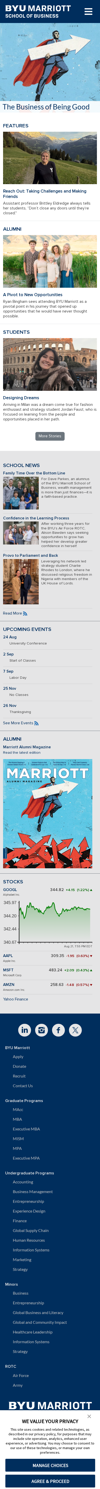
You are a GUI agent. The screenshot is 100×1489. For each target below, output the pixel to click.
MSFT (8, 970)
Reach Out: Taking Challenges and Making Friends (44, 193)
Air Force (21, 1375)
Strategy (20, 1269)
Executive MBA (26, 1128)
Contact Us (23, 1085)
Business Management (33, 1191)
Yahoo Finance (15, 999)
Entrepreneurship (28, 1201)
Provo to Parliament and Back (30, 555)
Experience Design (29, 1210)
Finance (20, 1220)
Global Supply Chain (31, 1230)
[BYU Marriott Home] (50, 1407)
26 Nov (9, 705)
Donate (19, 1066)
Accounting (23, 1181)
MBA (17, 1119)
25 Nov (9, 688)
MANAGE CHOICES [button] (50, 1465)
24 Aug (10, 637)
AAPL (8, 955)
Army (18, 1385)
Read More (12, 613)
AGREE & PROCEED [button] (50, 1481)
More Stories (50, 436)
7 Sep (8, 671)
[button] (89, 1415)
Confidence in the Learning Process (36, 518)
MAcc (18, 1109)
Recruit (19, 1075)
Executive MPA (26, 1157)
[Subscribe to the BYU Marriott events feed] (36, 723)
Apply (18, 1056)
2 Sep (8, 654)
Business (20, 1293)
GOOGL (10, 889)
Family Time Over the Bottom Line (34, 473)
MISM (18, 1138)
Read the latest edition (22, 752)
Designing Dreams (21, 398)
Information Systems (31, 1249)
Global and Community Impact (40, 1322)
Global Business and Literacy (38, 1312)
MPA (17, 1148)
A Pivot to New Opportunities (33, 294)
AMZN (8, 984)
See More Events (18, 723)
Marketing (22, 1259)
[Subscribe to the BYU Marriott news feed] (25, 613)
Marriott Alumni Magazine (27, 747)
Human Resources (29, 1240)
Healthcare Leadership (33, 1331)
